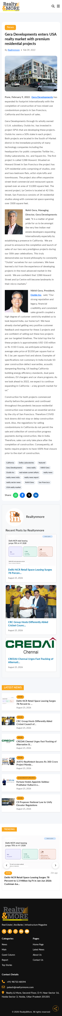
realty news (47, 472)
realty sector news (13, 482)
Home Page (38, 944)
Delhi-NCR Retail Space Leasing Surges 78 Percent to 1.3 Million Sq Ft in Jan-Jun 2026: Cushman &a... (28, 880)
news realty (31, 468)
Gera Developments (42, 97)
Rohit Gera (29, 482)
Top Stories (7, 965)
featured (42, 463)
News (4, 944)
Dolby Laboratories (26, 463)
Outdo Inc (36, 295)
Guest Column (8, 955)
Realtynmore (14, 50)
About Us (37, 955)
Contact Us (38, 960)
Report (5, 960)
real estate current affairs (29, 472)
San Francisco (44, 482)
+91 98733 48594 (16, 982)
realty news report (31, 477)
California (10, 463)
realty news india (13, 477)
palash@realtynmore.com (20, 987)
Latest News (38, 950)
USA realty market (13, 487)
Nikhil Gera (44, 468)
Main (4, 950)
